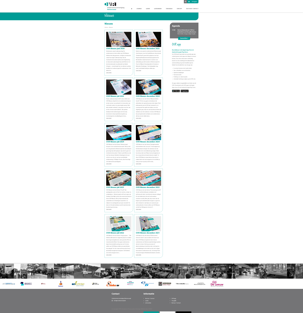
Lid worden (157, 8)
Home (106, 27)
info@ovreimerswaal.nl (120, 300)
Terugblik (169, 8)
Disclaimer (124, 309)
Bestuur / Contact (192, 8)
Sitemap (138, 309)
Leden (148, 8)
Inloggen (194, 1)
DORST (150, 309)
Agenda (139, 8)
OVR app (179, 8)
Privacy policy (131, 309)
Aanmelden (183, 38)
